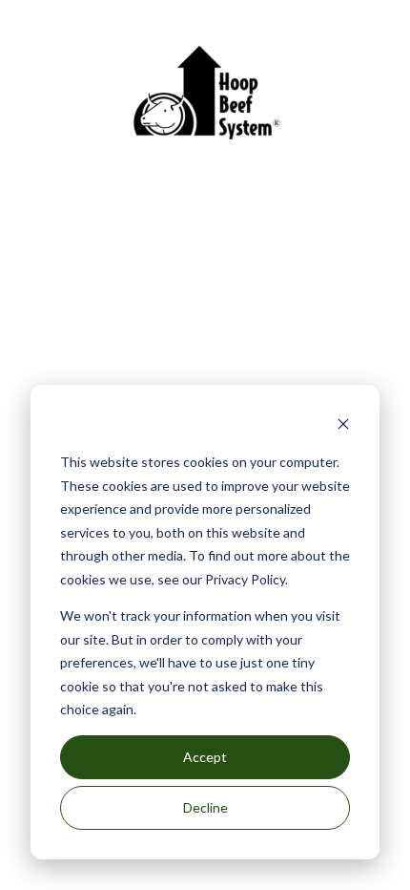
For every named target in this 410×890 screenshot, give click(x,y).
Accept (205, 757)
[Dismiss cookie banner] (343, 426)
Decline (205, 807)
